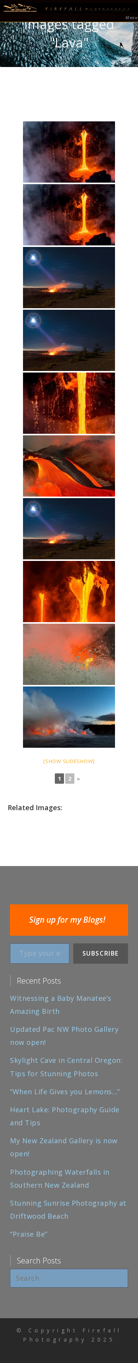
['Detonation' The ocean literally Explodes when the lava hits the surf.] (69, 654)
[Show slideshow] (69, 761)
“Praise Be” (29, 1234)
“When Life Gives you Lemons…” (65, 1091)
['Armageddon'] (69, 717)
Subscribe (100, 953)
